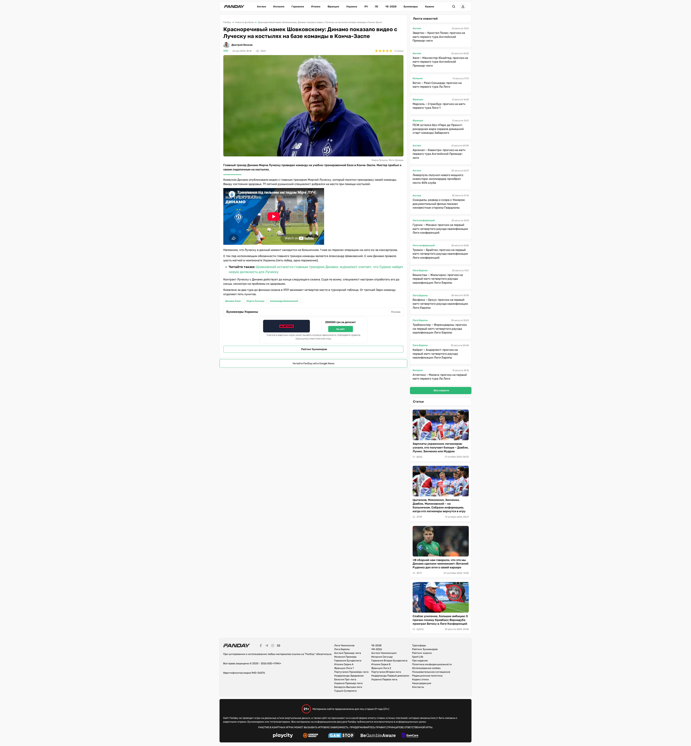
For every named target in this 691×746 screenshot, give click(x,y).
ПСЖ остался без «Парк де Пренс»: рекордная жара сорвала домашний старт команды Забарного (438, 128)
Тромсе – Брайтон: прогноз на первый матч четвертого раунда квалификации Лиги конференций (440, 253)
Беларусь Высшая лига (348, 687)
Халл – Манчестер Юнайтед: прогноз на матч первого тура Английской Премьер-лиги (440, 61)
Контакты (418, 687)
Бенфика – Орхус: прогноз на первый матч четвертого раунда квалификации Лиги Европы (440, 303)
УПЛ (225, 50)
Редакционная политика (427, 675)
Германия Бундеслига (347, 660)
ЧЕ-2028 (390, 6)
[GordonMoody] (310, 736)
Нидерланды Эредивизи (349, 675)
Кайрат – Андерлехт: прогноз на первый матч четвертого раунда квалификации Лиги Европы (435, 353)
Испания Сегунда (382, 656)
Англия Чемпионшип (384, 653)
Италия (315, 6)
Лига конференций (424, 220)
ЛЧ (366, 6)
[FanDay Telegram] (266, 646)
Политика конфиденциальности (432, 664)
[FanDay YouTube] (278, 646)
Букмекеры (411, 6)
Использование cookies (426, 668)
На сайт (340, 329)
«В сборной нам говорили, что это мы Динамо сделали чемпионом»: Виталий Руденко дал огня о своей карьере (440, 563)
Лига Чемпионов (344, 645)
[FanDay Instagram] (272, 646)
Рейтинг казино (422, 653)
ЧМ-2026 (376, 649)
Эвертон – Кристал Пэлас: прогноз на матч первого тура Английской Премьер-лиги (439, 36)
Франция (333, 6)
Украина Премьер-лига (348, 683)
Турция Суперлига (345, 690)
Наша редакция (421, 683)
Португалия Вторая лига (386, 671)
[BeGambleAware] (378, 736)
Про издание (420, 660)
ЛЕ (376, 6)
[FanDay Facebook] (260, 646)
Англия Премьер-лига (347, 653)
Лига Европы (420, 270)
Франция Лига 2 (381, 668)
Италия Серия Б (380, 664)
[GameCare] (410, 736)
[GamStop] (341, 736)
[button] (453, 6)
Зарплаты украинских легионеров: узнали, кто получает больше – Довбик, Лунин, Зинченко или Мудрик (441, 447)
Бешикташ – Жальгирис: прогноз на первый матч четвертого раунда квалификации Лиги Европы (438, 278)
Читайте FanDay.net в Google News (313, 363)
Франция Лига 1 (344, 668)
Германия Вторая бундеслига (389, 660)
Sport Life (417, 656)
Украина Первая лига (384, 679)
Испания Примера (345, 656)
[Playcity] (283, 736)
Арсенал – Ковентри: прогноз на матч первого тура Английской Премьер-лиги (439, 153)
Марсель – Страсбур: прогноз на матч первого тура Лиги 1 (439, 106)
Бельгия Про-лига (345, 679)
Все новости (441, 390)
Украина (351, 6)
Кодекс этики (420, 679)
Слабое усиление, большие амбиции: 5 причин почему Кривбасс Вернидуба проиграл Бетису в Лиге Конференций (440, 619)
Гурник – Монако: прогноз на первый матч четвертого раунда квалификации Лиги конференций (440, 228)
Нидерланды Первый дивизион (390, 675)
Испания (278, 6)
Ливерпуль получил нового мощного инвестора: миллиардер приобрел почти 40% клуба (438, 178)
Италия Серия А (343, 664)
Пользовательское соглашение (431, 671)
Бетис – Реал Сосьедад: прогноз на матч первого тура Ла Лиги (437, 85)
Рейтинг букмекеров (314, 349)
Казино (429, 6)
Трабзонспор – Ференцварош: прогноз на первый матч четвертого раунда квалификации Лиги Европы (440, 328)
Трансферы (419, 645)
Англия (261, 6)
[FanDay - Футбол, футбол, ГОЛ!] (234, 6)
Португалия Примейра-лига (351, 671)
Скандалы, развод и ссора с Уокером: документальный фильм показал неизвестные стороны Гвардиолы (439, 203)
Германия (298, 6)
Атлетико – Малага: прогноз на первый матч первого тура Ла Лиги (440, 376)
